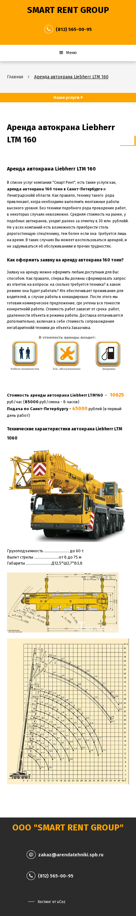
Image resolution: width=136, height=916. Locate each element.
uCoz (61, 902)
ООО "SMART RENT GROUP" (68, 827)
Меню (71, 52)
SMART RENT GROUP (68, 10)
